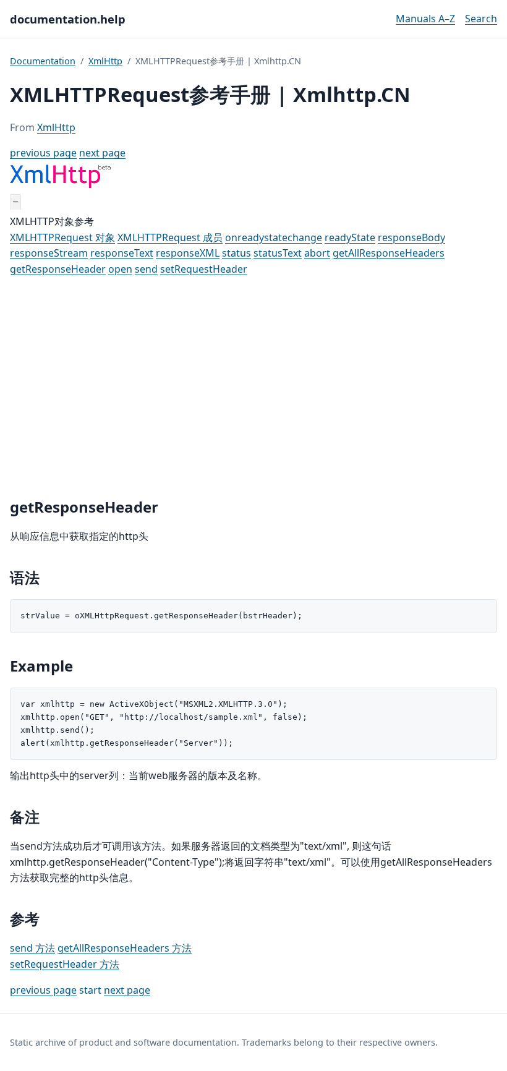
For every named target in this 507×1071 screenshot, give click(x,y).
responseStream (49, 253)
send (146, 269)
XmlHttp (105, 61)
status (236, 253)
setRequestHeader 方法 (64, 964)
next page (102, 153)
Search (481, 18)
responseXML (187, 253)
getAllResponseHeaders (389, 253)
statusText (278, 253)
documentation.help (68, 19)
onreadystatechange (273, 237)
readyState (350, 237)
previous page (43, 153)
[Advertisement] (253, 387)
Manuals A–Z (425, 18)
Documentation (42, 61)
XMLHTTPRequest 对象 (62, 237)
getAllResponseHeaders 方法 (125, 948)
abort (317, 253)
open (120, 269)
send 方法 (32, 948)
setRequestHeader (203, 269)
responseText (121, 253)
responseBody (411, 237)
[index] (60, 185)
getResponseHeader (58, 269)
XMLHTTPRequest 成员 (170, 237)
